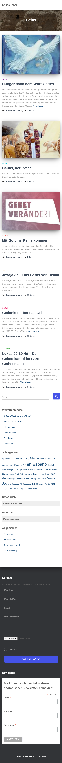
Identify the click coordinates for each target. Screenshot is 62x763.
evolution (31, 470)
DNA (23, 464)
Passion (49, 483)
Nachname (10, 725)
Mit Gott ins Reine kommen (25, 240)
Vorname (9, 711)
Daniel (49, 459)
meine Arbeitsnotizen (13, 421)
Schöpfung (16, 488)
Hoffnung (33, 479)
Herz (23, 479)
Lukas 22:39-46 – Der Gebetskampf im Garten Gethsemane (22, 359)
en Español (37, 464)
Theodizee (27, 489)
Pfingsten (5, 489)
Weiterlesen (38, 106)
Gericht (53, 470)
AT (13, 458)
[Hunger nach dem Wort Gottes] (31, 54)
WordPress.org (10, 550)
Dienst (17, 465)
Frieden (39, 470)
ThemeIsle (41, 756)
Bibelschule (41, 459)
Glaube (5, 474)
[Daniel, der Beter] (31, 139)
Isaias (44, 479)
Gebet (5, 236)
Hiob (27, 479)
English (51, 465)
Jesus (6, 483)
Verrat (35, 489)
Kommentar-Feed (12, 545)
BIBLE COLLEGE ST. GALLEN (17, 416)
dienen (5, 465)
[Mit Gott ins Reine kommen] (31, 211)
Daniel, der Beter (16, 168)
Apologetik (6, 459)
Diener (11, 465)
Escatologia (17, 470)
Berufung (26, 459)
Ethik (25, 470)
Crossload (8, 443)
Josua (25, 484)
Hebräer (42, 474)
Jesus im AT (17, 484)
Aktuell (6, 79)
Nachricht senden (31, 659)
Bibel (33, 458)
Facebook (8, 438)
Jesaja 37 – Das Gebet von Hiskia (30, 275)
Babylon (19, 459)
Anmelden (8, 534)
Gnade (12, 474)
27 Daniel (6, 163)
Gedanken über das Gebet (24, 313)
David (55, 459)
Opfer (41, 484)
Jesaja (51, 478)
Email (7, 697)
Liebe (35, 483)
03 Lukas (6, 349)
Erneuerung (7, 470)
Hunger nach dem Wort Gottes (28, 84)
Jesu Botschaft (10, 432)
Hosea (39, 479)
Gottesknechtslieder (28, 474)
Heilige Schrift (15, 479)
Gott (17, 474)
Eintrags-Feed (10, 539)
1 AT (3, 270)
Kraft (30, 484)
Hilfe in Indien (10, 427)
